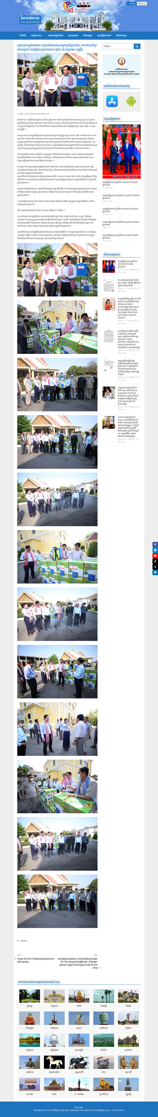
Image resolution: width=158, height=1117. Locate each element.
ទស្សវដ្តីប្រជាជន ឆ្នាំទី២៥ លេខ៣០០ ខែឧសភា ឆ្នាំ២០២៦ (120, 210)
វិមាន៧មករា (30, 18)
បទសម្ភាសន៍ (73, 35)
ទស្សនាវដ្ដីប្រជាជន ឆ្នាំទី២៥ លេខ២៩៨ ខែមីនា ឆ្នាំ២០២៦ (120, 237)
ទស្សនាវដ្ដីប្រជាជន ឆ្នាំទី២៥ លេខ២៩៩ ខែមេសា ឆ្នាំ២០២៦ (120, 223)
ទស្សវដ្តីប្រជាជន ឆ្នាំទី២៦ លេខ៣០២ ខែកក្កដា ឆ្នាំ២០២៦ (120, 184)
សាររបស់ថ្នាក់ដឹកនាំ (55, 35)
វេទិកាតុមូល (87, 35)
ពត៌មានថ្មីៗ (24, 941)
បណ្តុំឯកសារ (36, 35)
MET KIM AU (45, 114)
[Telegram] (155, 550)
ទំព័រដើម (23, 35)
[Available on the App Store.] (112, 102)
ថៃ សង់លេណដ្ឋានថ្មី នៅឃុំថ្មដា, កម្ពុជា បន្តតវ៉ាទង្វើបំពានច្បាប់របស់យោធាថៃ (129, 283)
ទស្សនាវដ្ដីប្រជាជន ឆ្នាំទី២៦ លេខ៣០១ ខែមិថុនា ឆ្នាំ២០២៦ (121, 197)
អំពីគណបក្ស (121, 35)
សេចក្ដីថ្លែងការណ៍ (104, 35)
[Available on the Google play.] (131, 102)
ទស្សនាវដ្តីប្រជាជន (112, 119)
